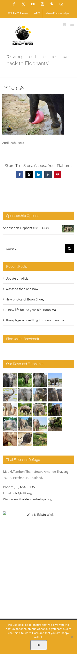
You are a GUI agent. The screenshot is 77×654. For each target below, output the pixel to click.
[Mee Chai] (40, 394)
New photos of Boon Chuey (25, 299)
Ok (38, 645)
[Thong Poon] (10, 409)
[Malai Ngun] (55, 409)
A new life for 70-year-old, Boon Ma (31, 310)
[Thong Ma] (55, 394)
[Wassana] (10, 424)
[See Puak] (10, 439)
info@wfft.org (22, 493)
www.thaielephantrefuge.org (31, 499)
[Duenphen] (55, 424)
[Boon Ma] (40, 380)
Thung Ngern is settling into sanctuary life (35, 320)
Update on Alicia (17, 278)
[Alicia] (10, 394)
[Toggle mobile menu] (72, 24)
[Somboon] (40, 439)
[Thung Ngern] (25, 380)
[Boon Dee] (25, 409)
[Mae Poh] (55, 380)
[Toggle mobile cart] (64, 24)
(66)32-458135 (24, 487)
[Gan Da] (25, 394)
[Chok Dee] (25, 424)
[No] (72, 637)
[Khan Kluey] (25, 439)
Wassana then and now (22, 289)
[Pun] (40, 424)
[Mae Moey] (10, 380)
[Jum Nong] (40, 409)
